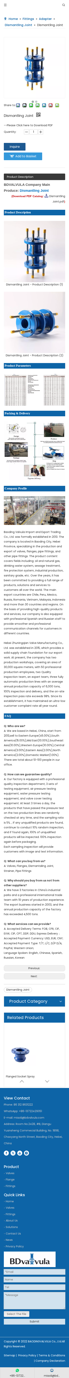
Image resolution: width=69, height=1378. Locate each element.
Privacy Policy (15, 1246)
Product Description (20, 177)
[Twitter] (13, 1153)
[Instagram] (26, 1153)
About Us (12, 1220)
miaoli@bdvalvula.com (29, 1118)
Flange (10, 1179)
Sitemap (9, 1355)
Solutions (12, 1227)
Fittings (10, 1186)
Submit (34, 1321)
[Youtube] (19, 1153)
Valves (10, 1173)
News (9, 1240)
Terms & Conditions (52, 1355)
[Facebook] (6, 1153)
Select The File (16, 1314)
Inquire (15, 146)
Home (10, 1201)
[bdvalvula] (30, 1259)
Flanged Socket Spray (20, 1071)
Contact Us (13, 1233)
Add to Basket (25, 156)
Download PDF (43, 125)
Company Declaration (50, 1361)
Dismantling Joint (18, 990)
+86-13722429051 (30, 1111)
